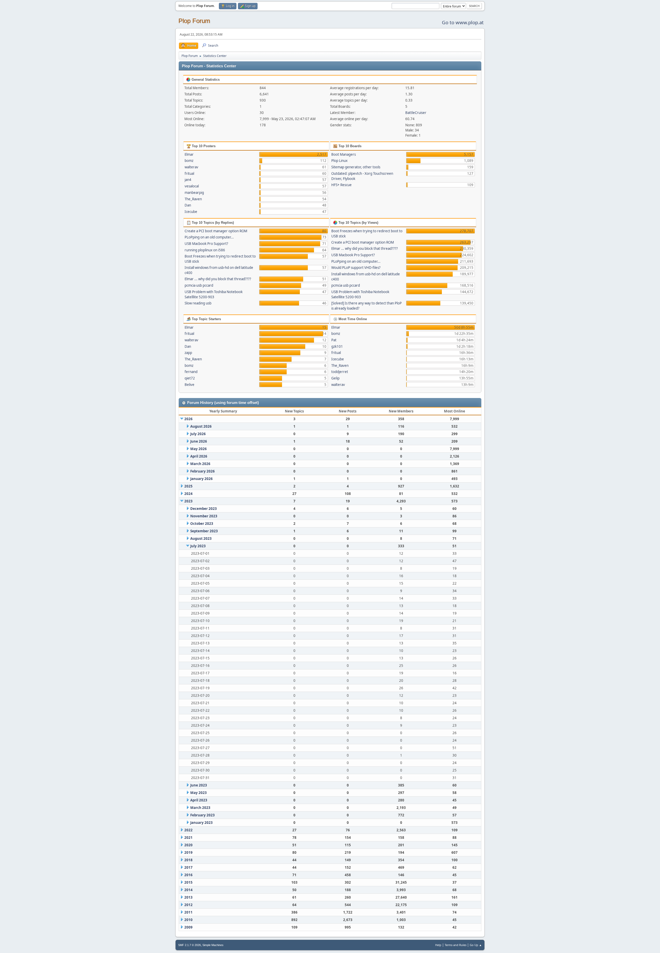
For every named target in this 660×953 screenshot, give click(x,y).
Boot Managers (343, 154)
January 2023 (201, 822)
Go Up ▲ (476, 945)
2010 (188, 919)
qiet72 (190, 378)
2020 (188, 845)
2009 (188, 927)
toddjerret (339, 371)
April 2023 (198, 800)
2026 (188, 419)
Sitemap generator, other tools (355, 167)
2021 (188, 837)
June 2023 (198, 785)
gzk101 (337, 346)
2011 (188, 912)
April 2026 (198, 456)
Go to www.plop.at (463, 22)
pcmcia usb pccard (199, 285)
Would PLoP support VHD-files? (356, 267)
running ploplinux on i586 (205, 250)
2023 (188, 501)
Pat (333, 340)
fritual (189, 173)
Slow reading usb (198, 303)
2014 (188, 890)
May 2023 (198, 792)
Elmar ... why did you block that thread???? (218, 279)
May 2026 (198, 448)
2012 (188, 904)
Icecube (191, 211)
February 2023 (202, 815)
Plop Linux (339, 160)
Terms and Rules (455, 945)
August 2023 (201, 538)
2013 (188, 897)
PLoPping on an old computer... (209, 237)
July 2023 (198, 546)
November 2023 (203, 516)
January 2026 (201, 478)
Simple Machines (213, 945)
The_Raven (193, 199)
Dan (188, 205)
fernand (191, 371)
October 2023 (201, 523)
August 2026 (201, 426)
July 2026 (198, 434)
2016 (188, 875)
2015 (188, 882)
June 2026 (198, 441)
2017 (188, 867)
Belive (189, 384)
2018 (188, 860)
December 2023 (203, 508)
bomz (189, 160)
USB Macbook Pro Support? (206, 243)
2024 (188, 493)
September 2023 (204, 531)
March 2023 (200, 807)
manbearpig (194, 192)
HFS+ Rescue (341, 185)
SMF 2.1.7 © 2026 (189, 945)
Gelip (335, 378)
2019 (188, 852)
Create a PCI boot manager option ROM (216, 231)
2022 (188, 830)
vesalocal (192, 186)
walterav (191, 167)
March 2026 (200, 463)
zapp (188, 352)
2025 (188, 486)
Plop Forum (194, 20)
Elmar (189, 154)
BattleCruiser (415, 112)
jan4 (188, 179)
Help (438, 945)
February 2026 (202, 471)
